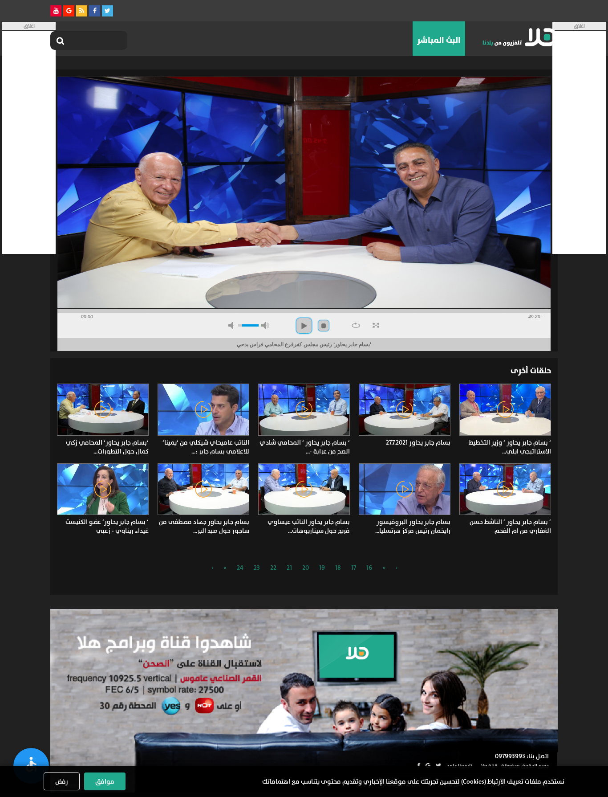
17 (353, 568)
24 (240, 568)
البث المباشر (439, 40)
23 (257, 568)
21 (289, 568)
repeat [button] (355, 325)
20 (305, 568)
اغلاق (579, 26)
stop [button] (323, 325)
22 (273, 568)
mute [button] (232, 325)
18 (338, 568)
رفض (61, 781)
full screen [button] (375, 325)
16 (369, 568)
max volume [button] (265, 325)
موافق (104, 781)
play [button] (304, 326)
